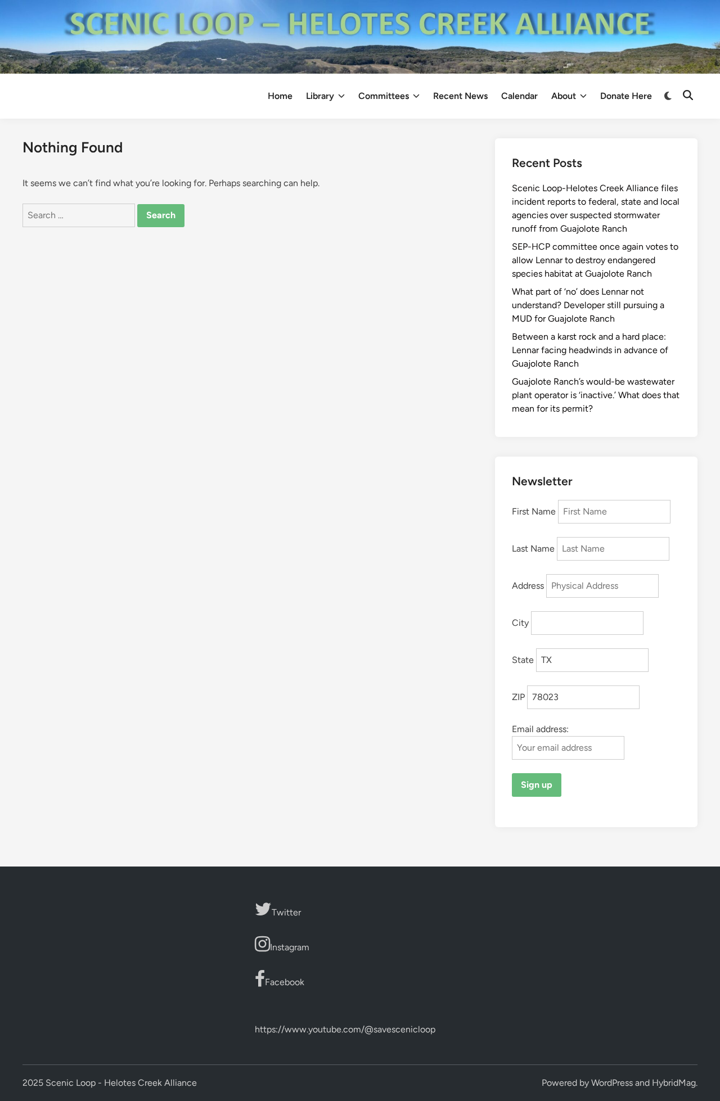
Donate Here (626, 96)
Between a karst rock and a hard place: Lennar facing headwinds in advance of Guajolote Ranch (590, 350)
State (523, 660)
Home (280, 96)
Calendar (519, 96)
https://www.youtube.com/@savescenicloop (345, 1029)
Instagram (289, 947)
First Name (534, 511)
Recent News (460, 96)
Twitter (286, 912)
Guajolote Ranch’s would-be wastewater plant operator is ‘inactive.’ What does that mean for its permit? (596, 395)
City (520, 622)
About (563, 96)
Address (528, 585)
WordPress (612, 1082)
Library (320, 96)
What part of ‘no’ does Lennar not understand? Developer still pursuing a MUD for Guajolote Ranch (588, 305)
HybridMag (674, 1082)
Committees (383, 96)
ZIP (518, 697)
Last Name (533, 548)
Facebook (284, 982)
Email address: (540, 729)
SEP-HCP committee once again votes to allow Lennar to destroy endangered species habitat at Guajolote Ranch (595, 260)
